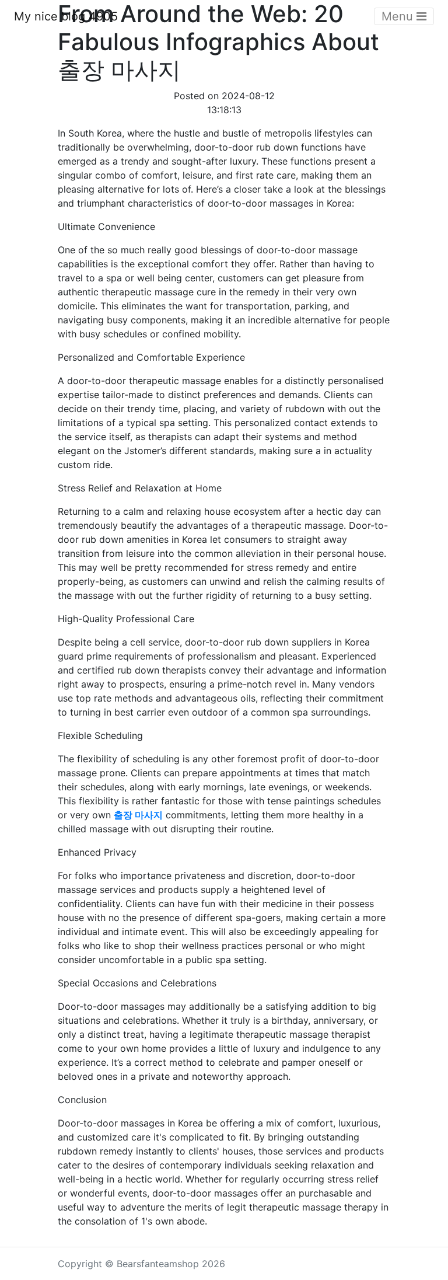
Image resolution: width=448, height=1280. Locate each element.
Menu (399, 16)
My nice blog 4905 (66, 16)
